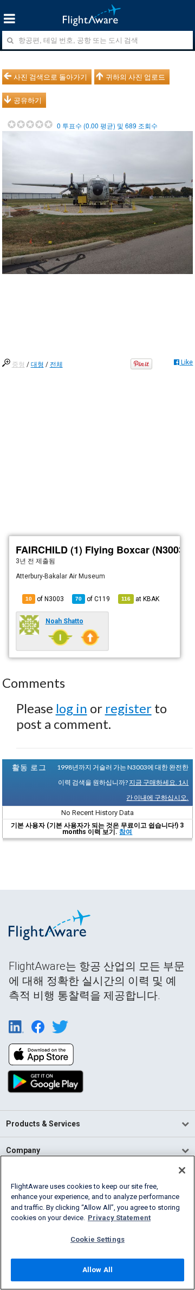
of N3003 (44, 599)
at (140, 599)
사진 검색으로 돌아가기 (50, 77)
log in (71, 708)
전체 (56, 364)
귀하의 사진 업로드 (135, 77)
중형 (18, 364)
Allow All (97, 1270)
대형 (37, 364)
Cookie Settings (97, 1239)
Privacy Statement (119, 1218)
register (128, 708)
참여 (125, 832)
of (92, 599)
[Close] (182, 1170)
